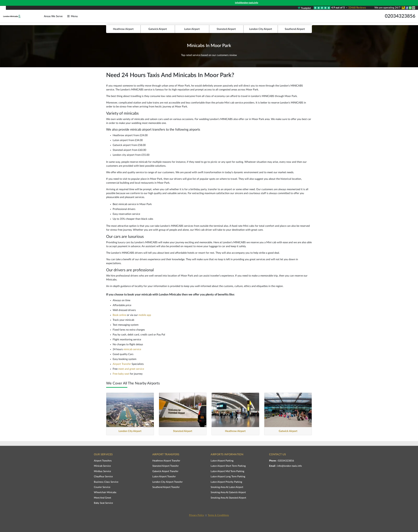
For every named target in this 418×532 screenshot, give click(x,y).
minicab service (132, 349)
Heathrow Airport (123, 29)
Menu (74, 16)
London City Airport (260, 29)
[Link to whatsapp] (410, 7)
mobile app (144, 315)
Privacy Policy (196, 515)
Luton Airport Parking (222, 461)
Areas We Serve (53, 16)
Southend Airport (295, 29)
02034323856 (400, 16)
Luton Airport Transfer (164, 476)
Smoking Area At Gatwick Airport (228, 492)
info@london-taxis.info (246, 3)
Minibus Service (102, 471)
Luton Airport (192, 29)
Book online (119, 315)
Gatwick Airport (157, 29)
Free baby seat (121, 374)
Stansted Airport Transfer (165, 466)
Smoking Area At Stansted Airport (228, 498)
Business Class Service (106, 482)
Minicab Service (102, 466)
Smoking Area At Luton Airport (227, 487)
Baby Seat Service (103, 503)
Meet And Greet (102, 498)
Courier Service (102, 487)
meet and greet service (131, 369)
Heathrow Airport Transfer (166, 461)
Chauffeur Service (103, 476)
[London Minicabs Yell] (403, 7)
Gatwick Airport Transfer (165, 471)
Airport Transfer (122, 364)
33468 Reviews (357, 7)
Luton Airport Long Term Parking (228, 476)
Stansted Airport (226, 29)
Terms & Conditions (218, 515)
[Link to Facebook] (406, 7)
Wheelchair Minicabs (105, 492)
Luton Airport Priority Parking (226, 482)
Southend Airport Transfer (166, 487)
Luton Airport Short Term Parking (228, 466)
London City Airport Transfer (167, 482)
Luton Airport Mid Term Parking (227, 471)
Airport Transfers (103, 461)
